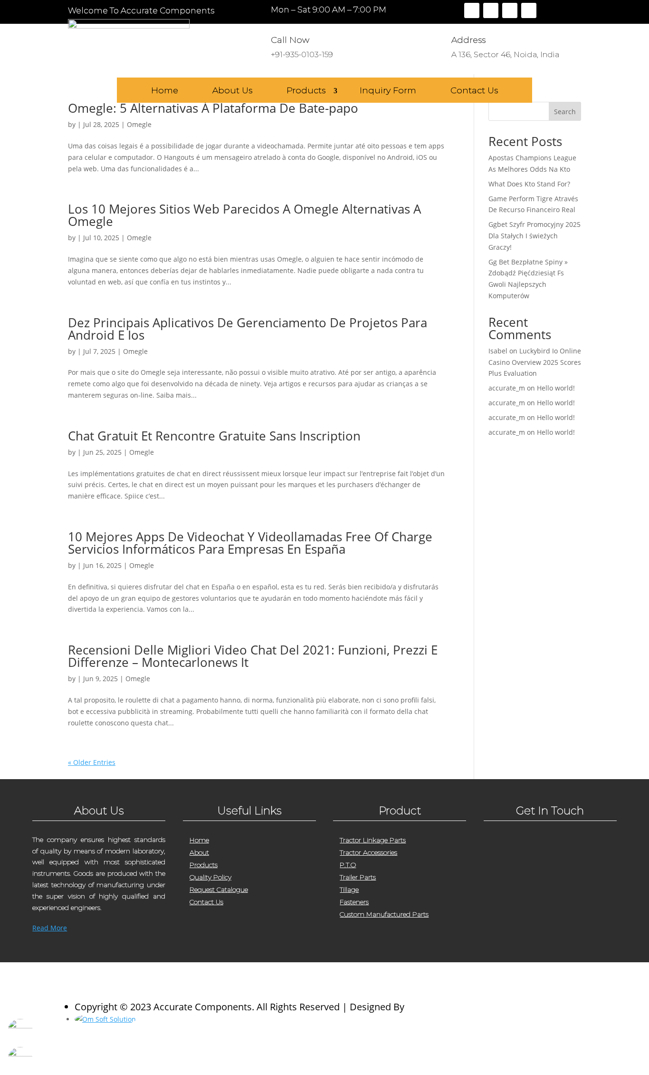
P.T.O (348, 864)
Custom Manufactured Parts (384, 914)
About (199, 852)
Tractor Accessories (368, 852)
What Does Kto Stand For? (529, 183)
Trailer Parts (358, 877)
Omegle (139, 124)
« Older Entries (91, 762)
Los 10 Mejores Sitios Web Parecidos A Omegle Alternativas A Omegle (244, 215)
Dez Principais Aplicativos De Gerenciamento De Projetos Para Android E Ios (247, 328)
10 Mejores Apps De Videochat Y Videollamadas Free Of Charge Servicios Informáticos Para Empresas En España (250, 542)
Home (164, 91)
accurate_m (506, 387)
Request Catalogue (219, 889)
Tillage (349, 889)
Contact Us (474, 91)
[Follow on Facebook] (471, 10)
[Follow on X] (490, 10)
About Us (232, 91)
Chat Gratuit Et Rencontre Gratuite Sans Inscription (214, 435)
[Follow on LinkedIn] (528, 10)
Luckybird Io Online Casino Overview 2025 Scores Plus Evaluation (534, 362)
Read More (49, 927)
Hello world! (556, 387)
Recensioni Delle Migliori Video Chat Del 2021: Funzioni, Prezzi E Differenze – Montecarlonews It (253, 656)
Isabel (497, 350)
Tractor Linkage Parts (373, 840)
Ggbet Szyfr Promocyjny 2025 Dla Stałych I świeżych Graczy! (534, 236)
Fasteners (354, 902)
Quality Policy (210, 877)
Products (305, 91)
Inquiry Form (388, 91)
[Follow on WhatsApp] (548, 941)
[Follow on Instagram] (509, 10)
